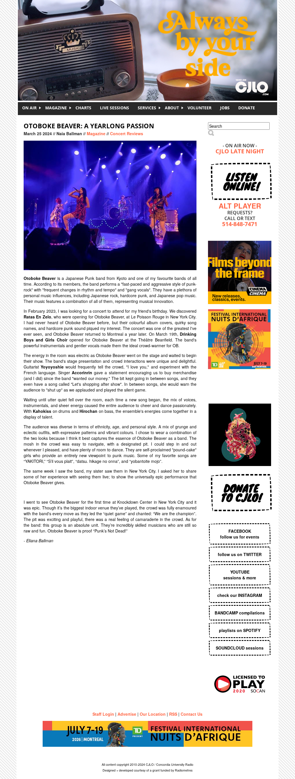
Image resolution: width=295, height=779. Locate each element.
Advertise (127, 714)
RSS (173, 714)
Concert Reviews (126, 133)
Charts (83, 107)
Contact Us (192, 714)
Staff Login (103, 714)
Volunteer (199, 107)
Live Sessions (114, 107)
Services (147, 107)
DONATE (246, 107)
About (172, 107)
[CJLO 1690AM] (149, 40)
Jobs (225, 107)
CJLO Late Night (239, 151)
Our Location (153, 714)
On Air (29, 107)
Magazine (56, 107)
